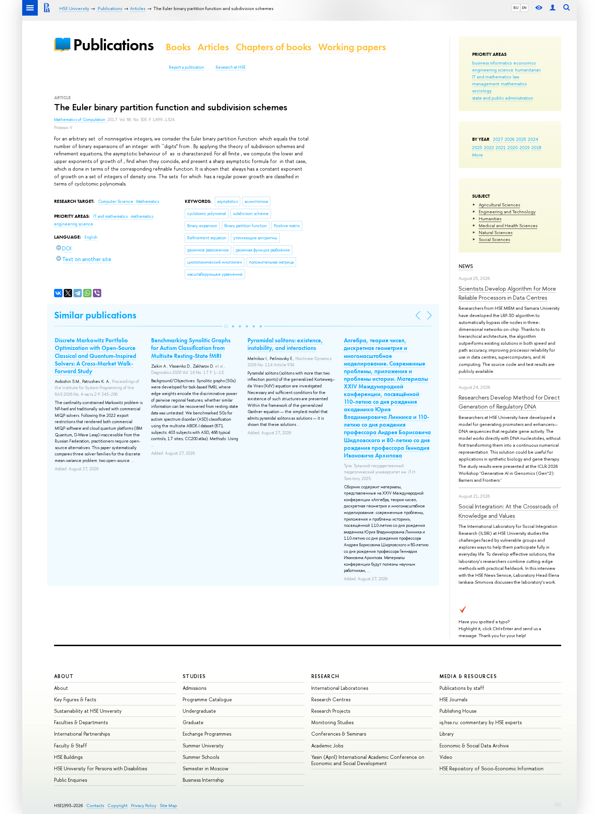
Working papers (352, 47)
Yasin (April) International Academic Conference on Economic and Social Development (367, 760)
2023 (477, 147)
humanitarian (528, 70)
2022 (489, 147)
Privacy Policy (143, 805)
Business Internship (203, 780)
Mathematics (147, 201)
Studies (194, 676)
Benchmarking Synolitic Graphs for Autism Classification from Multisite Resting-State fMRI (191, 347)
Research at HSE (231, 67)
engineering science (492, 70)
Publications (113, 44)
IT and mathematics (491, 77)
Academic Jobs (327, 745)
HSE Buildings (68, 757)
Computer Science (116, 201)
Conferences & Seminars (338, 733)
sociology (482, 90)
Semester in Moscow (205, 768)
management (485, 83)
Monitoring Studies (332, 722)
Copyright (117, 805)
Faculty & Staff (70, 745)
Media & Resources (468, 676)
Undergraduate (199, 711)
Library (447, 733)
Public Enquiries (70, 780)
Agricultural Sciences (499, 205)
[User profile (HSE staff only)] (552, 8)
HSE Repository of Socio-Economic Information (492, 768)
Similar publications (95, 315)
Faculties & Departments (81, 722)
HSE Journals (453, 699)
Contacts (95, 805)
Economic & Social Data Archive (474, 745)
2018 (536, 147)
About (63, 676)
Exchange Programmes (207, 733)
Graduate (193, 722)
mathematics (514, 83)
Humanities (490, 218)
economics (524, 63)
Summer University (203, 745)
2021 (501, 147)
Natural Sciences (495, 232)
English (91, 237)
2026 (509, 139)
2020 (512, 147)
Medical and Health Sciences (508, 225)
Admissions (194, 688)
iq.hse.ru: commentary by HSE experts (481, 722)
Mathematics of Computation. (80, 119)
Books (178, 47)
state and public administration (502, 98)
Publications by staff (462, 688)
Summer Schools (201, 757)
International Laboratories (339, 688)
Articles (213, 47)
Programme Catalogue (207, 699)
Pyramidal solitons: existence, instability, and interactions (285, 344)
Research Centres (330, 699)
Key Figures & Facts (75, 699)
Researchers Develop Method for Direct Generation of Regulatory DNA (509, 401)
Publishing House (458, 711)
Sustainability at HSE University (88, 711)
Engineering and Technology (507, 211)
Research (325, 676)
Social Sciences (494, 239)
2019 (525, 147)
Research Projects (330, 711)
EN (524, 7)
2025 (521, 139)
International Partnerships (82, 733)
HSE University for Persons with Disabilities (100, 768)
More (477, 155)
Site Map (168, 805)
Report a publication (186, 67)
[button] (226, 326)
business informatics (492, 63)
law (516, 77)
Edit (558, 804)
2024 (533, 139)
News (466, 266)
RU (516, 7)
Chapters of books (273, 47)
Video (446, 757)
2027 (498, 139)
